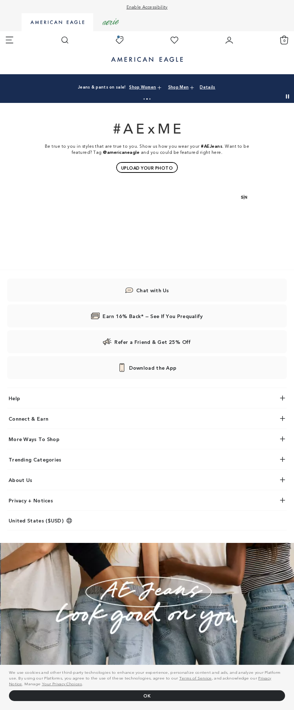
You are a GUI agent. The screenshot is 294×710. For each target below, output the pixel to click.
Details (207, 87)
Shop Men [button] (178, 87)
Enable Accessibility (147, 7)
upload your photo (147, 168)
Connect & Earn (28, 418)
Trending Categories (35, 459)
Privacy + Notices (31, 500)
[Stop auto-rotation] (287, 96)
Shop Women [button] (142, 87)
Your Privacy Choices (62, 683)
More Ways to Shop (34, 438)
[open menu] (9, 40)
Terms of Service (195, 678)
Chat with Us (152, 290)
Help (14, 398)
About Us (20, 479)
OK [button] (147, 695)
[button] (144, 99)
